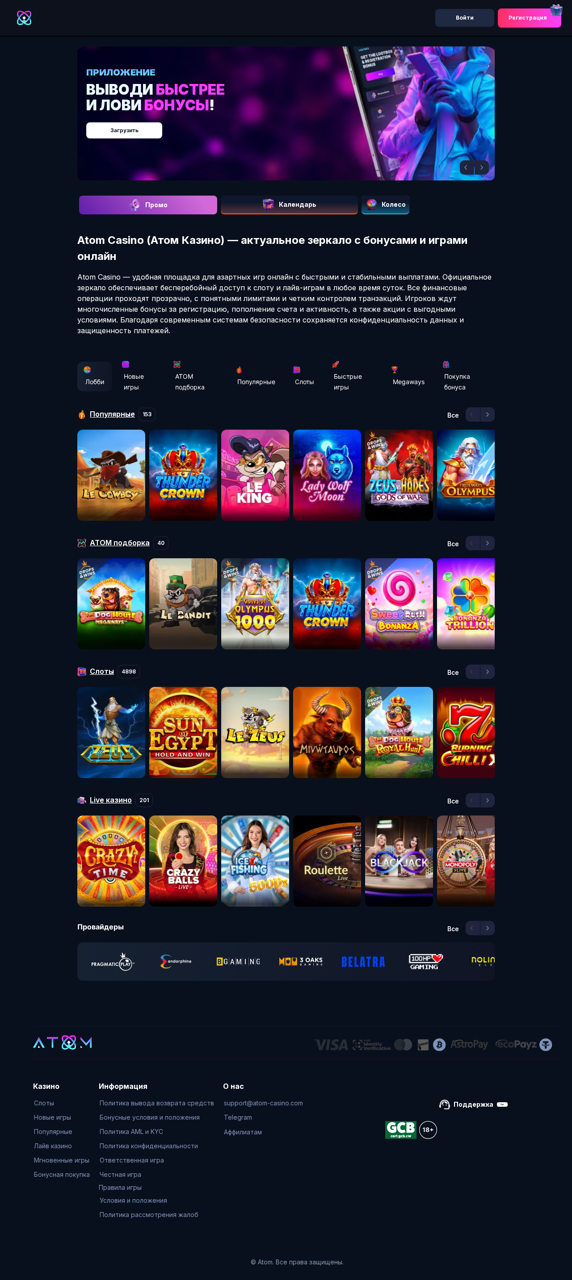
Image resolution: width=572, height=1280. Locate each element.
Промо (156, 205)
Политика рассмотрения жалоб (149, 1214)
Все (453, 415)
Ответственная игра (132, 1160)
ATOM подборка (190, 381)
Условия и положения (133, 1200)
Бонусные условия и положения (150, 1117)
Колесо (394, 204)
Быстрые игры (348, 381)
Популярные (256, 381)
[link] (113, 962)
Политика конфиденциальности (149, 1146)
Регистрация (528, 17)
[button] (467, 167)
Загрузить (295, 125)
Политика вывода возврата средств (157, 1103)
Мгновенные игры (61, 1160)
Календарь (297, 204)
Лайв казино (53, 1146)
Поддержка (473, 1104)
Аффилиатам (243, 1132)
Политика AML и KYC (131, 1131)
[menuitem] (61, 1103)
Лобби (94, 381)
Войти (465, 17)
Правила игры (120, 1187)
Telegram (238, 1117)
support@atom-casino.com (263, 1103)
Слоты (304, 381)
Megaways (409, 381)
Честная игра (120, 1174)
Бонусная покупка (62, 1174)
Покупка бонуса (457, 381)
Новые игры (134, 381)
